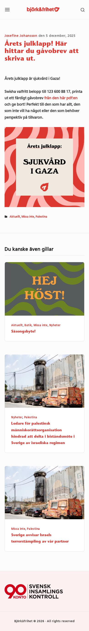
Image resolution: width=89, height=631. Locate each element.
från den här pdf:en (61, 98)
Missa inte (27, 216)
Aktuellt (15, 216)
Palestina (41, 216)
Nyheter (55, 325)
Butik (28, 325)
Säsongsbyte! (23, 331)
